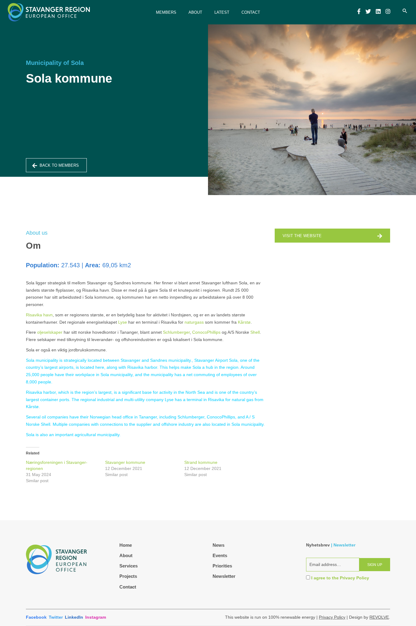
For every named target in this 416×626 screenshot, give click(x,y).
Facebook (36, 617)
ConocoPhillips (206, 332)
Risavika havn (39, 314)
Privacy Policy (332, 617)
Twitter (56, 617)
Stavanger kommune (125, 462)
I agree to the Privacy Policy (340, 577)
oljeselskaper (49, 332)
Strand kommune (200, 462)
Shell (255, 332)
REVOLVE (379, 617)
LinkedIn (74, 617)
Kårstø (244, 322)
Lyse (122, 322)
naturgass (194, 322)
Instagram (95, 617)
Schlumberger (176, 332)
